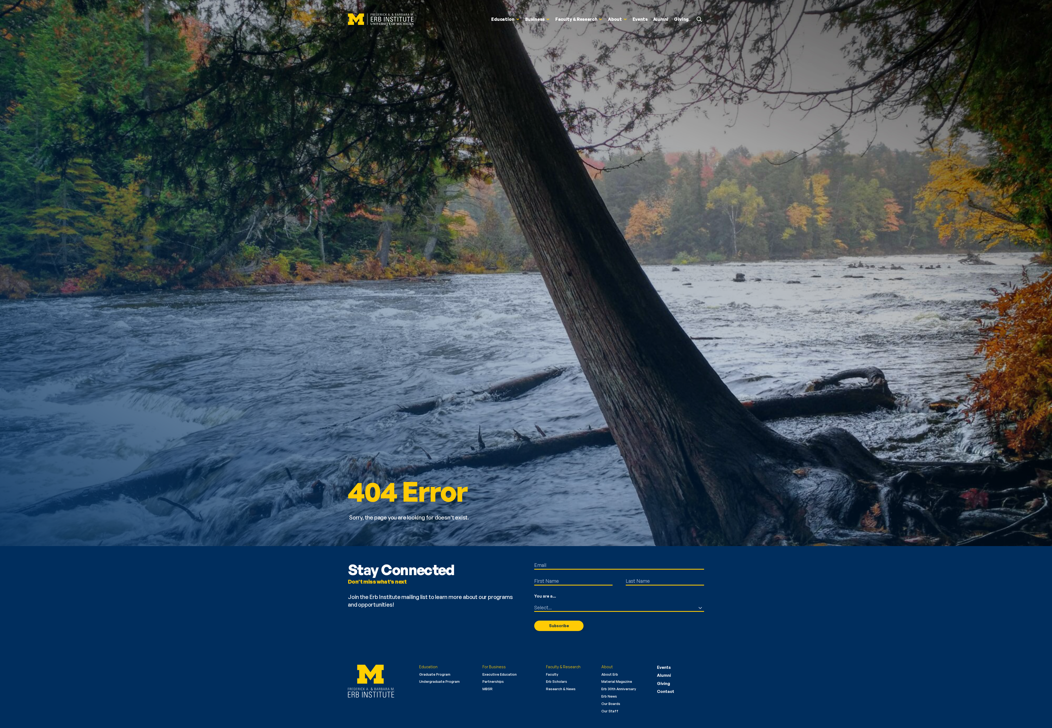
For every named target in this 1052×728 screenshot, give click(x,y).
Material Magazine (616, 681)
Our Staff (609, 711)
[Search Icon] (699, 19)
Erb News (609, 696)
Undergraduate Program (439, 681)
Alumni (664, 675)
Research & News (561, 689)
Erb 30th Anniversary (618, 689)
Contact (665, 691)
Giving (663, 683)
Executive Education (499, 674)
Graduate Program (434, 674)
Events (664, 667)
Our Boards (610, 703)
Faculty (552, 674)
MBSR (487, 689)
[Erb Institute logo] (379, 681)
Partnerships (493, 681)
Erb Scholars (556, 681)
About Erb (609, 674)
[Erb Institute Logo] (381, 19)
